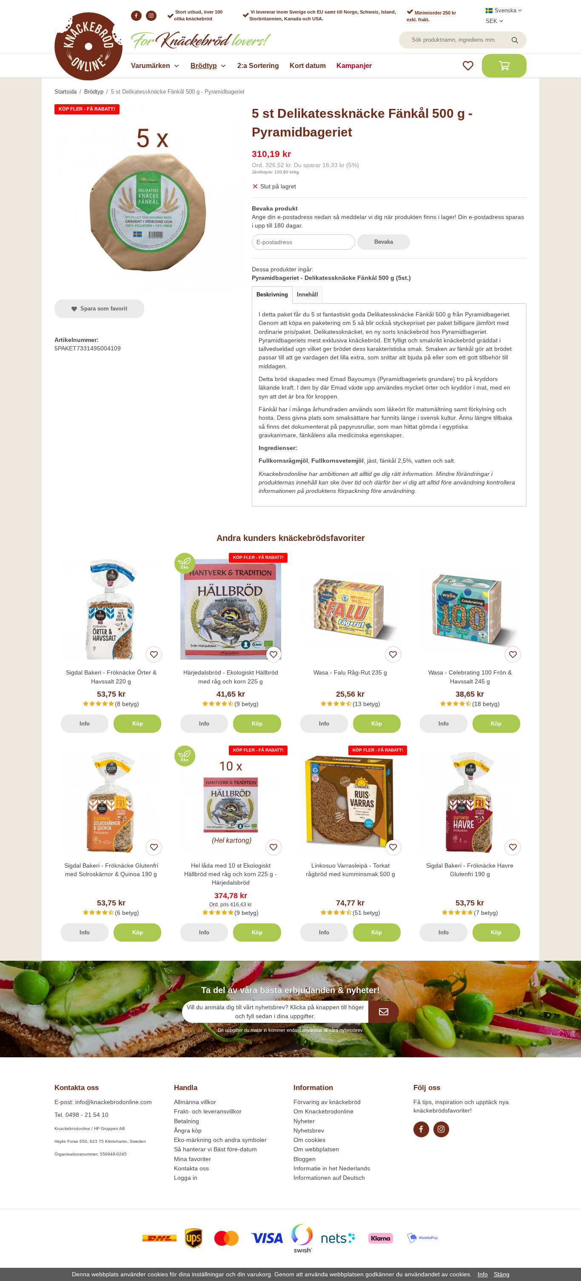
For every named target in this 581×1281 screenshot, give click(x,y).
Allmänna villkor (195, 1102)
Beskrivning (272, 294)
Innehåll (307, 294)
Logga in (185, 1177)
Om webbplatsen (316, 1149)
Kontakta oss (191, 1168)
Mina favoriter (192, 1159)
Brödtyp (204, 65)
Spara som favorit (102, 308)
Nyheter (304, 1121)
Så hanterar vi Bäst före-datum (215, 1149)
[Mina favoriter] (468, 65)
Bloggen (304, 1159)
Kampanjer (354, 65)
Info (85, 723)
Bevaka (383, 242)
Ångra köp (188, 1130)
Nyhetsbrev (308, 1130)
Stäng (502, 1274)
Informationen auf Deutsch (329, 1177)
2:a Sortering (258, 65)
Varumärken (150, 65)
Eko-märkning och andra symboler (220, 1139)
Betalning (186, 1121)
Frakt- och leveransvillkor (208, 1111)
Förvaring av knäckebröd (327, 1102)
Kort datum (308, 65)
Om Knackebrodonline (323, 1111)
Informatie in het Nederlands (331, 1168)
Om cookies (309, 1139)
